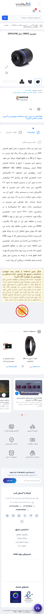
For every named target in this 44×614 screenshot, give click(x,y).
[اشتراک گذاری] (6, 72)
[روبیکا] (7, 515)
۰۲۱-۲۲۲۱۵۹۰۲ (27, 506)
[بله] (22, 521)
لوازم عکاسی (34, 25)
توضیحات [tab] (31, 132)
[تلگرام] (30, 515)
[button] (22, 366)
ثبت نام (9, 481)
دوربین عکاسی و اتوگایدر (19, 25)
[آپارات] (25, 515)
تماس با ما (22, 546)
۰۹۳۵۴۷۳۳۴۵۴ (21, 510)
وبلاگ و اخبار (22, 538)
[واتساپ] (19, 515)
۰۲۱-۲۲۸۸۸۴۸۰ (14, 506)
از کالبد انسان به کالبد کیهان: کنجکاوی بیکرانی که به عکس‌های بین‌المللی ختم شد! (29, 401)
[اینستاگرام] (36, 515)
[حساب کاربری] (39, 11)
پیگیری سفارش (22, 534)
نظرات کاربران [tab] (11, 132)
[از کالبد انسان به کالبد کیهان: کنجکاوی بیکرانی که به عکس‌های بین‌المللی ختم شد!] (28, 389)
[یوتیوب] (13, 515)
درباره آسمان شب (22, 542)
